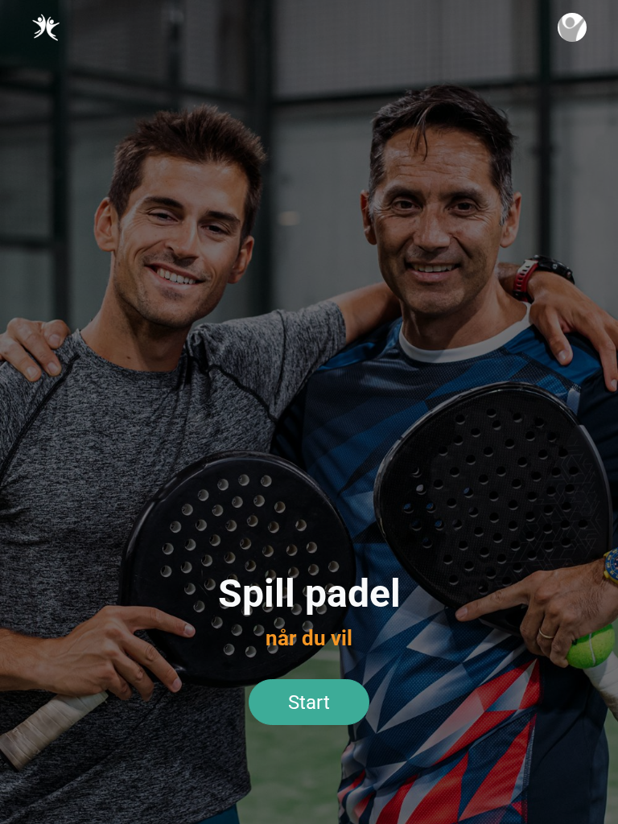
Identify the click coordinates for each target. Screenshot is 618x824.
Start (309, 702)
